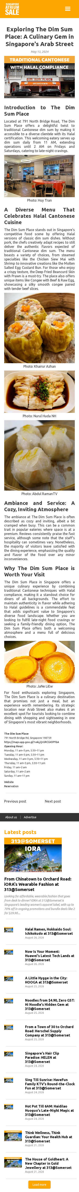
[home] (11, 9)
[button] (68, 9)
